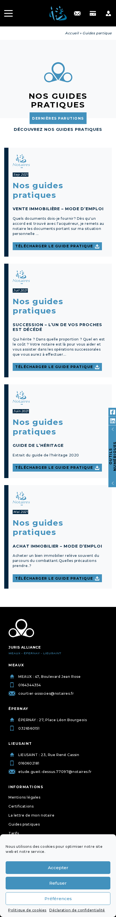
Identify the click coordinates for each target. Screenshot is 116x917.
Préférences (58, 898)
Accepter (58, 867)
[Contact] (77, 13)
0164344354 (29, 685)
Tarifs (13, 833)
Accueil (72, 33)
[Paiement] (92, 13)
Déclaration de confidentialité (77, 910)
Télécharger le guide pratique (54, 246)
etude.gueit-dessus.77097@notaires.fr (55, 772)
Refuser (58, 883)
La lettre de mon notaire (31, 815)
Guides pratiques (24, 824)
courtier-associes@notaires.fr (46, 693)
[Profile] (108, 13)
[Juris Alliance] (21, 628)
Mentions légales (24, 797)
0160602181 (28, 763)
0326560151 (29, 728)
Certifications (21, 806)
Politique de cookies (27, 910)
